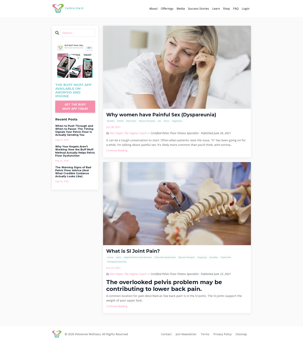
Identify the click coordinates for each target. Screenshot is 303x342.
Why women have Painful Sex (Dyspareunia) (161, 115)
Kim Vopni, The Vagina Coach (128, 133)
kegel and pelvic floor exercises (138, 257)
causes (110, 257)
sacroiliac (214, 257)
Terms (205, 334)
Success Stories (198, 8)
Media (181, 8)
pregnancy (202, 257)
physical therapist (147, 121)
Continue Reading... (117, 150)
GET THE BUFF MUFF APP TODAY (75, 106)
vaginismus (177, 121)
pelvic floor (131, 121)
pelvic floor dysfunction (165, 257)
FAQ (236, 8)
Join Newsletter (186, 334)
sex (159, 121)
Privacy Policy (222, 334)
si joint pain (226, 257)
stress (166, 121)
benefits (110, 121)
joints (118, 257)
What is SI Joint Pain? (133, 251)
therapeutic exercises (117, 262)
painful (120, 121)
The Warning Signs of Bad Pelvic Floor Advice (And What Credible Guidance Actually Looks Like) (73, 172)
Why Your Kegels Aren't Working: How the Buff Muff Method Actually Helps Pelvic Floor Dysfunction (75, 151)
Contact (166, 334)
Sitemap (241, 334)
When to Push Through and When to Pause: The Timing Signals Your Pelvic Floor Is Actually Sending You (74, 130)
